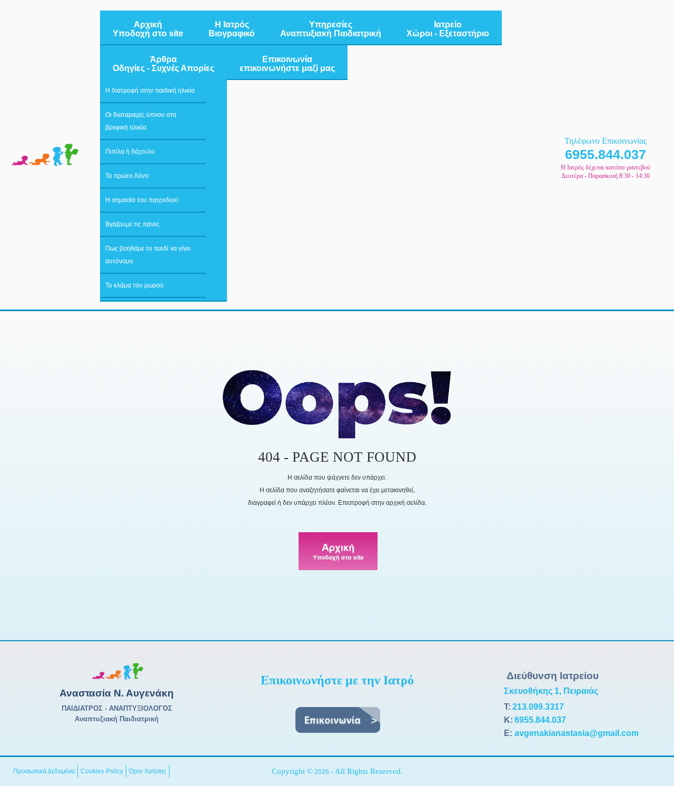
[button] (650, 762)
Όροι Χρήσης (147, 771)
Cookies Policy (102, 771)
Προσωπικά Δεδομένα (44, 771)
